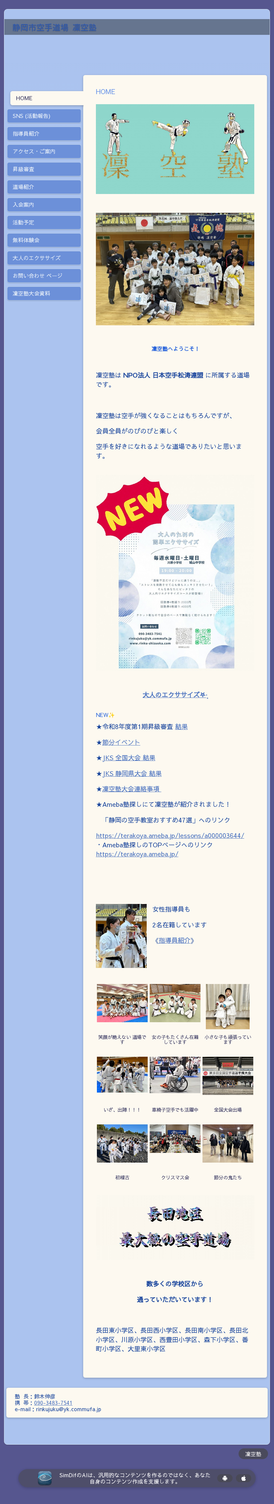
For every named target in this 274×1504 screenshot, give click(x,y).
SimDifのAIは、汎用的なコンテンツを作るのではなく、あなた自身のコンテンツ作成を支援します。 (135, 1478)
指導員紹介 (174, 940)
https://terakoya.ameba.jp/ (137, 853)
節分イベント (121, 742)
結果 (181, 726)
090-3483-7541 (53, 1402)
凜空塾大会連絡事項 (131, 788)
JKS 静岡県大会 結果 (132, 773)
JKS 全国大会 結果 (128, 757)
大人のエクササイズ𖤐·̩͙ (175, 694)
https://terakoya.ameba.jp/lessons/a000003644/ (170, 835)
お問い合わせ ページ (37, 275)
